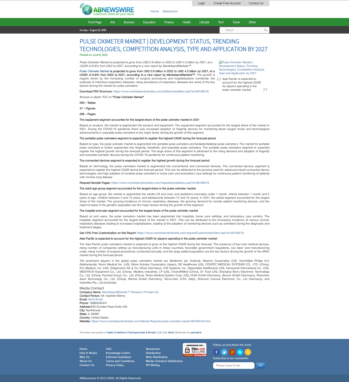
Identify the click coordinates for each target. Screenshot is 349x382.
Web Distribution (157, 357)
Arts (112, 22)
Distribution (153, 353)
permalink (196, 332)
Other (252, 22)
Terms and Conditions (120, 361)
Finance (169, 22)
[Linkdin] (232, 352)
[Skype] (240, 352)
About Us (86, 361)
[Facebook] (216, 352)
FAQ (108, 349)
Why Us (84, 357)
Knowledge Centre (118, 353)
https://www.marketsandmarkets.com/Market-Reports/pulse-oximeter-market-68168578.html (150, 321)
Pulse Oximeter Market (94, 71)
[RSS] (247, 352)
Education (149, 22)
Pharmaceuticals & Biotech (141, 332)
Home (154, 11)
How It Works (88, 353)
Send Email (95, 299)
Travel (236, 22)
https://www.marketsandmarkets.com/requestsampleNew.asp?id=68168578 (160, 182)
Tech (221, 22)
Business (129, 22)
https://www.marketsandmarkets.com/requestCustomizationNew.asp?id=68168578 (190, 232)
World (171, 332)
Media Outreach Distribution (164, 361)
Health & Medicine (116, 332)
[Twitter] (224, 352)
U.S (165, 332)
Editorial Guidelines (118, 357)
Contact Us (256, 3)
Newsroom (170, 11)
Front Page (95, 22)
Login (201, 3)
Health (187, 22)
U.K (159, 332)
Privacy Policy (115, 365)
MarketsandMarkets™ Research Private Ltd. (130, 292)
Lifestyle (204, 22)
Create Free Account (227, 3)
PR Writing (153, 365)
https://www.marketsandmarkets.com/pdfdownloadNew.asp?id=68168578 (161, 91)
